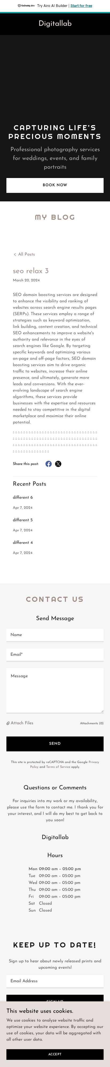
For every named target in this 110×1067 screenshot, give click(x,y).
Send (55, 744)
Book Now (55, 185)
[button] (8, 723)
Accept (55, 1054)
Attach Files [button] (22, 723)
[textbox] (55, 635)
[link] (55, 25)
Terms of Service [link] (58, 767)
